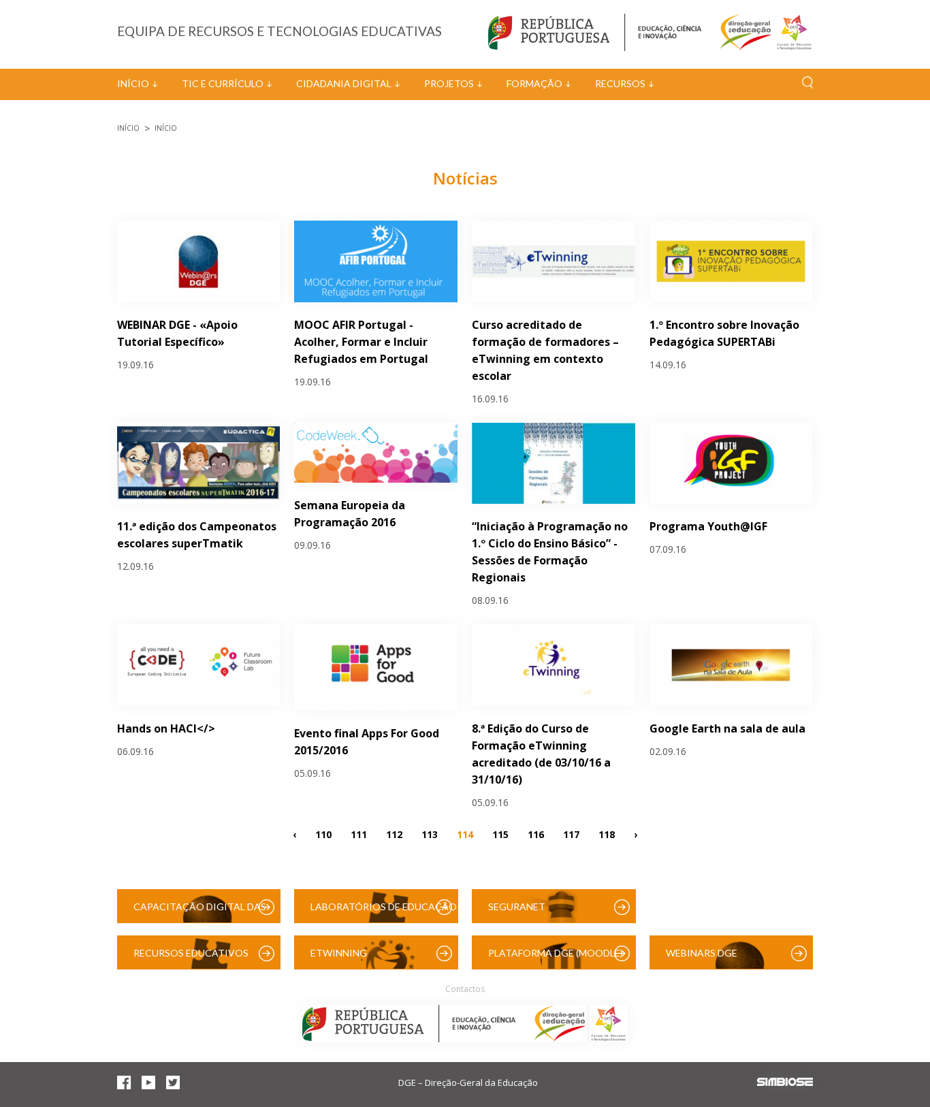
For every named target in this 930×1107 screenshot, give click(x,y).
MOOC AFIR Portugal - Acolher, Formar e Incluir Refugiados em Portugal (361, 341)
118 (606, 833)
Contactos (465, 989)
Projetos (449, 83)
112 (394, 833)
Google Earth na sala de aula (727, 728)
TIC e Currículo (222, 83)
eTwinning (338, 953)
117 (571, 833)
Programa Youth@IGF (708, 526)
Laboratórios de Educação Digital (383, 912)
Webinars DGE (701, 953)
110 (323, 833)
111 (359, 833)
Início (133, 83)
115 (500, 833)
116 (536, 833)
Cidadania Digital (343, 83)
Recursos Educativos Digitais (190, 958)
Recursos (620, 83)
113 (429, 833)
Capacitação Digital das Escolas (199, 912)
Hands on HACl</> (166, 728)
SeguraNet (516, 906)
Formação (534, 83)
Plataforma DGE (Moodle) (555, 953)
